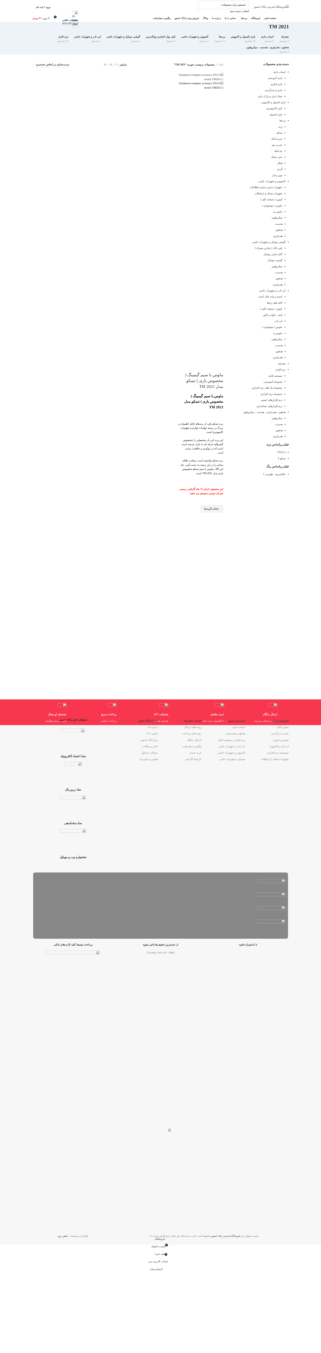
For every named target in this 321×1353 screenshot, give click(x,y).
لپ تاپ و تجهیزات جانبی (231, 746)
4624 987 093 (70, 23)
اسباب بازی (239, 727)
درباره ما (153, 727)
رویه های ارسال (192, 727)
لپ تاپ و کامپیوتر (279, 746)
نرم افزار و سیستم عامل (231, 740)
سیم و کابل (283, 727)
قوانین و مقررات (148, 759)
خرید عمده (195, 752)
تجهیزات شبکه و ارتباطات (275, 759)
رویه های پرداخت (192, 733)
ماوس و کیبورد (281, 740)
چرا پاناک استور (149, 740)
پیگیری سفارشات (191, 746)
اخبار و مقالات (150, 746)
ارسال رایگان (194, 740)
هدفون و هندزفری (235, 733)
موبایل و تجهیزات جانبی (232, 759)
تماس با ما (152, 733)
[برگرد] (293, 28)
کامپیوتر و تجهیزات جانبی (231, 752)
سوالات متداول (149, 752)
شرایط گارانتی (193, 759)
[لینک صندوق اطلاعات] (160, 11)
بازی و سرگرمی (280, 733)
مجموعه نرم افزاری (278, 752)
